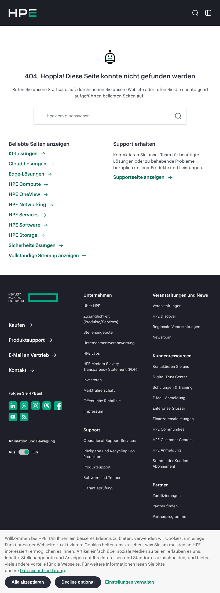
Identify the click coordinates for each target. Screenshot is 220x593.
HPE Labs (91, 353)
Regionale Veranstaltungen (176, 326)
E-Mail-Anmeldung (169, 397)
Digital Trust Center (170, 376)
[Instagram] (35, 405)
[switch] (21, 452)
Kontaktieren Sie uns (171, 366)
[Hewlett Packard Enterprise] (22, 13)
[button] (195, 12)
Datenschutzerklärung (42, 570)
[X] (24, 405)
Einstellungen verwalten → (132, 582)
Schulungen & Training (173, 387)
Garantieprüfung (98, 488)
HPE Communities (168, 429)
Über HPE (91, 305)
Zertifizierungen (167, 495)
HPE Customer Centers (173, 439)
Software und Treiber (101, 477)
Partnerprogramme (169, 516)
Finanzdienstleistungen (173, 418)
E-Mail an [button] (29, 355)
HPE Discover (164, 316)
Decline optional (77, 582)
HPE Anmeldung (167, 450)
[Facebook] (58, 405)
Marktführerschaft (99, 390)
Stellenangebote (98, 332)
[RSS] (24, 417)
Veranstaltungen (167, 305)
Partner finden (165, 506)
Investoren (92, 379)
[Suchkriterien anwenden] (178, 116)
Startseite (57, 89)
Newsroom (162, 337)
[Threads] (46, 405)
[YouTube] (13, 417)
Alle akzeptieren (28, 582)
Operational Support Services (109, 440)
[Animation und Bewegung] (24, 452)
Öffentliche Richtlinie (102, 400)
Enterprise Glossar (169, 408)
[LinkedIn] (13, 405)
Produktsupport (97, 467)
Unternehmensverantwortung (109, 342)
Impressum (93, 411)
